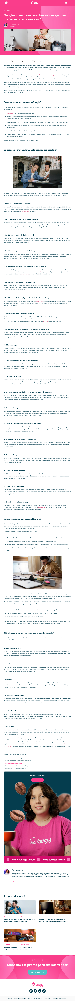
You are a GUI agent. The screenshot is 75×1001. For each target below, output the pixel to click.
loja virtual (40, 272)
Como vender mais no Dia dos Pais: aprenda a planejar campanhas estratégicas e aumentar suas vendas (19, 921)
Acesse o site (11, 113)
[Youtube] (35, 991)
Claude (30, 61)
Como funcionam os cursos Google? (14, 763)
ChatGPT (15, 61)
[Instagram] (31, 991)
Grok (36, 61)
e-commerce (25, 274)
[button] (6, 2)
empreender (25, 211)
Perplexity (23, 61)
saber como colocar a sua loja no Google (42, 75)
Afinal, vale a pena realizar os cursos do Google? (17, 766)
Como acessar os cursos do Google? (14, 758)
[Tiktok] (44, 991)
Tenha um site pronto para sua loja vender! (15, 768)
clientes (45, 321)
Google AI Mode (44, 61)
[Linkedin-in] (39, 991)
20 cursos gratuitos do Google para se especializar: (18, 760)
